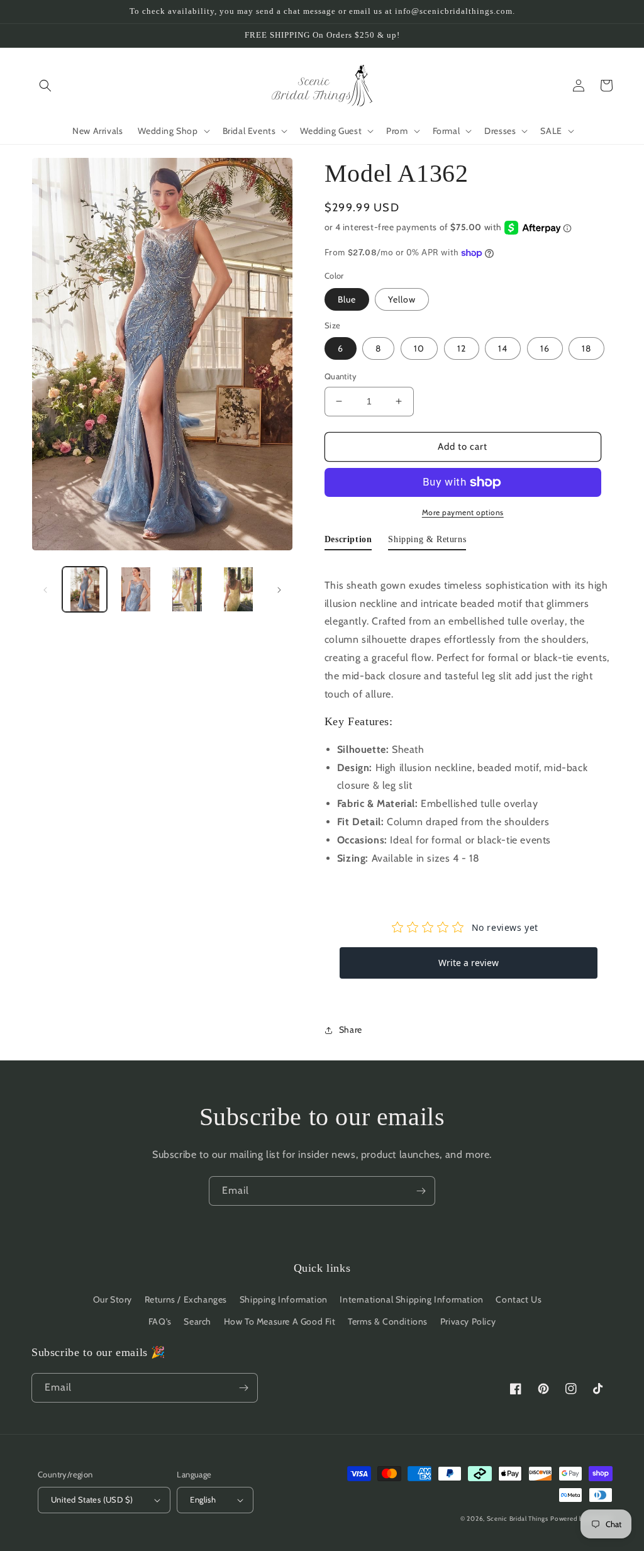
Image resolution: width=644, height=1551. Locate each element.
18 (586, 348)
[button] (45, 85)
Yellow (402, 299)
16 (545, 348)
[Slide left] (45, 589)
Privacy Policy (468, 1321)
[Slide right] (279, 589)
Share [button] (350, 1029)
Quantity (341, 376)
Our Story (112, 1299)
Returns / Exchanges (186, 1299)
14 (503, 348)
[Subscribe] (421, 1191)
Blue (347, 299)
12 (461, 348)
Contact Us (518, 1299)
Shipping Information (284, 1299)
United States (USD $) (92, 1499)
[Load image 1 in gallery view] (84, 589)
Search (197, 1321)
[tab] (348, 542)
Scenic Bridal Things (517, 1519)
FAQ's (160, 1321)
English (203, 1499)
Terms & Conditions (388, 1321)
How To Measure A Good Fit (280, 1321)
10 (419, 348)
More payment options (463, 512)
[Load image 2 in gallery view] (135, 589)
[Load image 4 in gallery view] (238, 589)
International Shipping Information (411, 1299)
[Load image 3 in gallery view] (187, 589)
